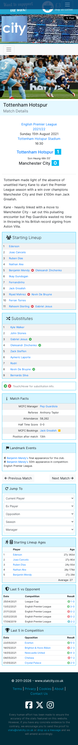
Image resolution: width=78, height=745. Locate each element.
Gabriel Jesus (43, 306)
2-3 (72, 647)
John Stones (18, 333)
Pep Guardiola (48, 406)
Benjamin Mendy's (17, 458)
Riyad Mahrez (17, 294)
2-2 (72, 621)
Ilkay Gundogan (18, 276)
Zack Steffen (18, 351)
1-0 (72, 601)
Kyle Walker (17, 327)
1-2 (72, 657)
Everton (29, 642)
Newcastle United (35, 652)
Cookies (45, 689)
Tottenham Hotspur (35, 152)
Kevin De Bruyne (42, 294)
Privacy (30, 689)
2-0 (72, 662)
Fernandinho (17, 282)
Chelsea (29, 657)
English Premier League (39, 124)
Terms (17, 689)
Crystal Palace (33, 662)
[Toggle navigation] (8, 49)
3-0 (72, 606)
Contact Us (39, 694)
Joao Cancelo (17, 252)
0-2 (72, 611)
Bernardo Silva (19, 375)
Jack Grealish (17, 288)
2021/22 (39, 129)
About (59, 689)
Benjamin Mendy (19, 270)
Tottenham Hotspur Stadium (39, 139)
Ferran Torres (17, 300)
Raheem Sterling (19, 306)
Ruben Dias (16, 258)
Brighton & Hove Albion (38, 647)
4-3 (72, 652)
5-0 (72, 642)
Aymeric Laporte (20, 357)
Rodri (13, 363)
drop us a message (49, 730)
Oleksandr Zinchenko (48, 270)
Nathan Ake (16, 264)
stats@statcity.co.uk (20, 730)
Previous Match (19, 478)
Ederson (14, 246)
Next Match (61, 478)
